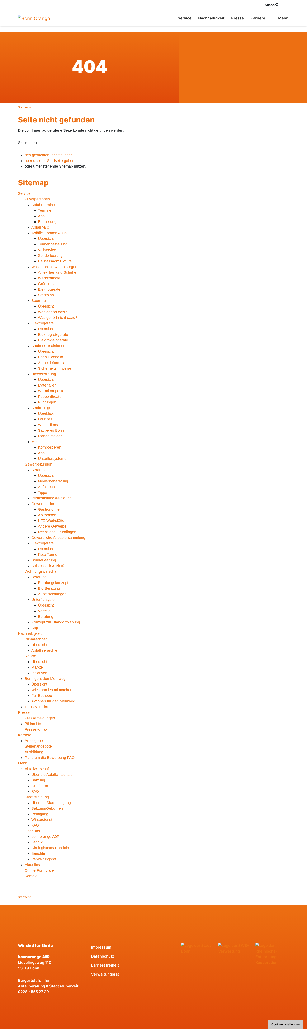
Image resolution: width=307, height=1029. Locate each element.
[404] (34, 18)
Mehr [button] (282, 18)
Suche (270, 5)
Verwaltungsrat (105, 974)
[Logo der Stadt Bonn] (198, 948)
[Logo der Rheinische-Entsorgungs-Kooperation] (272, 954)
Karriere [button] (258, 18)
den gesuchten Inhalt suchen (49, 155)
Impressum (101, 947)
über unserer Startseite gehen (49, 161)
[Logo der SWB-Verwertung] (235, 948)
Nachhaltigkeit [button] (211, 18)
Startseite (24, 107)
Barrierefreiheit (105, 965)
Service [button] (185, 18)
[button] (286, 5)
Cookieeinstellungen (285, 1024)
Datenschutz (102, 956)
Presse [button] (237, 18)
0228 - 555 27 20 (33, 992)
